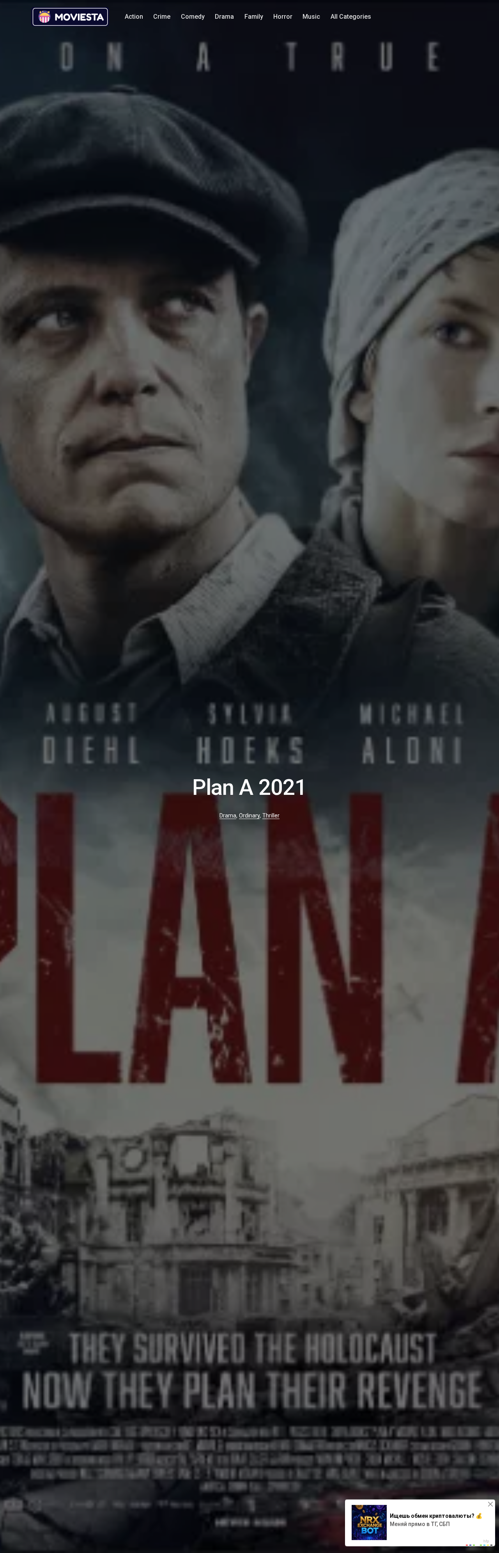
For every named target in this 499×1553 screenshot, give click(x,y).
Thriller (271, 815)
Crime (161, 16)
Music (311, 16)
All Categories (351, 16)
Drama (224, 16)
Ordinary (249, 815)
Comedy (193, 16)
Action (134, 16)
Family (253, 16)
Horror (282, 16)
